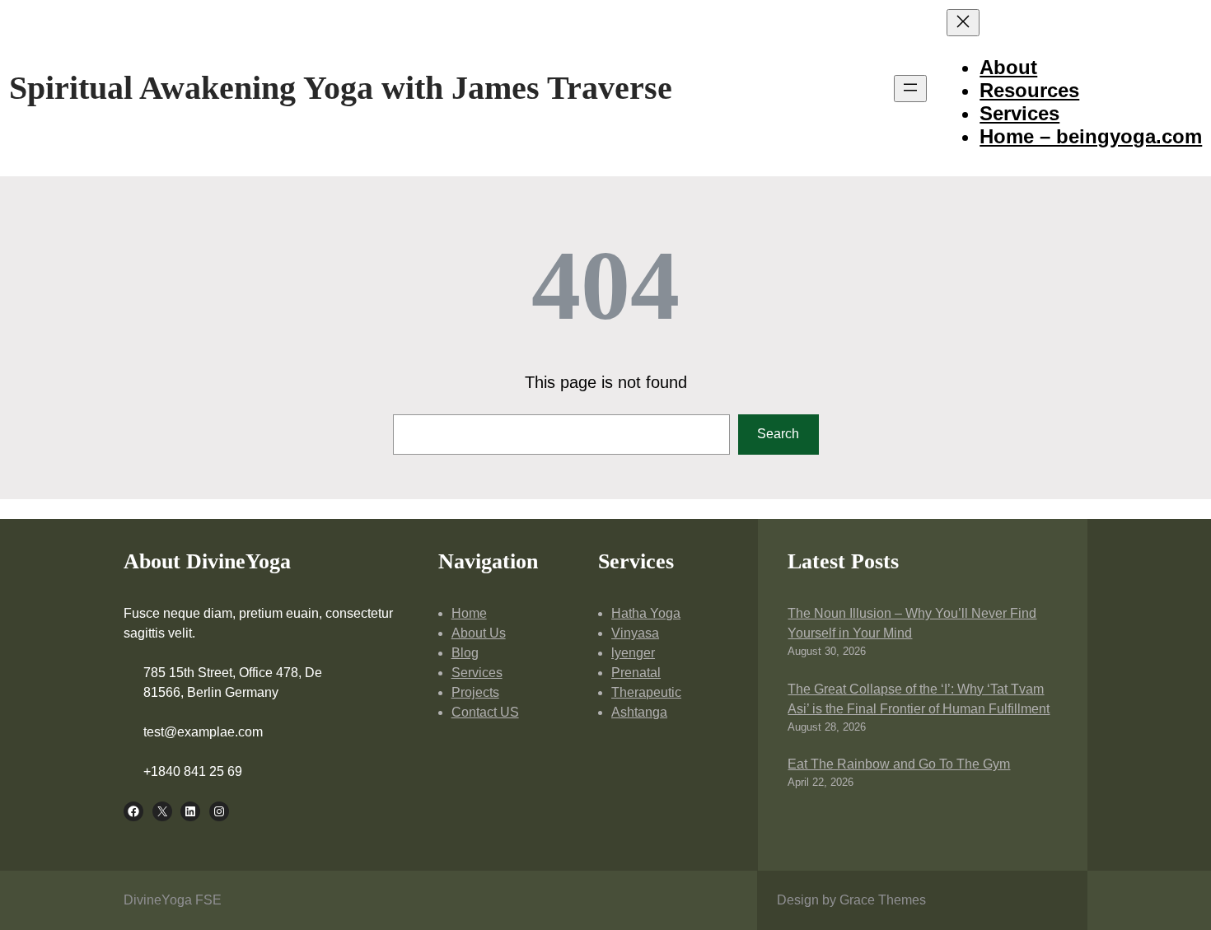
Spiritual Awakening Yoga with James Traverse (340, 87)
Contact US (485, 712)
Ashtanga (639, 712)
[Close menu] (963, 22)
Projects (475, 692)
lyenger (633, 653)
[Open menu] (910, 88)
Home (469, 613)
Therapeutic (646, 692)
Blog (465, 653)
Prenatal (636, 673)
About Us (478, 633)
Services (477, 673)
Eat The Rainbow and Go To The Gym (899, 764)
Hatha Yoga (645, 613)
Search (778, 434)
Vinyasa (635, 633)
